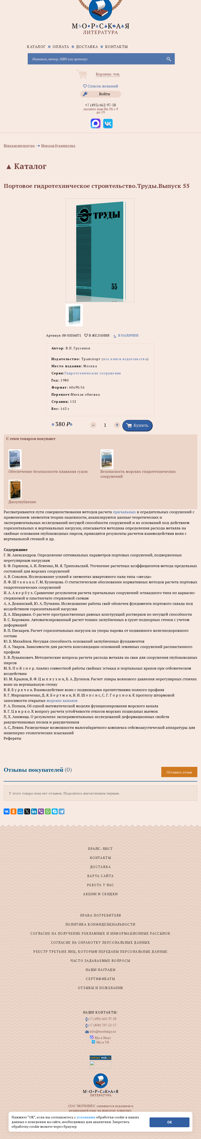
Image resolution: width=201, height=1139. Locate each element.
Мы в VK (102, 1042)
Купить (141, 425)
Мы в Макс (103, 1038)
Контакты (116, 46)
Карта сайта (100, 876)
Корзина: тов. (108, 74)
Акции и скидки (100, 894)
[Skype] (55, 811)
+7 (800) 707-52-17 (102, 1025)
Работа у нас (100, 885)
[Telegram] (61, 811)
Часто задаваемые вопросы (100, 960)
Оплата (61, 46)
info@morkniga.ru (103, 1031)
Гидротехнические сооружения (92, 373)
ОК (169, 1122)
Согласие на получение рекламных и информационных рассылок (100, 933)
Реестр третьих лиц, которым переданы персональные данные (100, 951)
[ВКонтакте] (7, 811)
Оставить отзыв (179, 772)
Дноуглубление (22, 501)
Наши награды (101, 970)
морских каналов (62, 700)
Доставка (87, 46)
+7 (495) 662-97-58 (100, 104)
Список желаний (102, 86)
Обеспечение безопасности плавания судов (48, 471)
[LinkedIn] (34, 811)
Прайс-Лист (100, 848)
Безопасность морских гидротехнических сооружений (138, 474)
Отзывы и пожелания (100, 988)
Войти (104, 93)
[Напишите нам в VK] (108, 123)
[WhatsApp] (48, 811)
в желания (98, 335)
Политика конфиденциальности (100, 924)
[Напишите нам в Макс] (95, 123)
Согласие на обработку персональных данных (100, 942)
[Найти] (168, 58)
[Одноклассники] (13, 811)
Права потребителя (100, 915)
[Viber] (41, 811)
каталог (36, 46)
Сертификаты (100, 979)
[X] (27, 811)
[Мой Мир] (20, 811)
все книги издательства (125, 359)
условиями (86, 1117)
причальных (124, 511)
